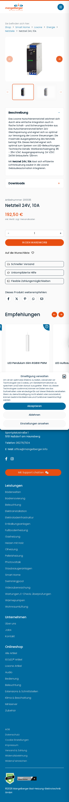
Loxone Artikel (13, 666)
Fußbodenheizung (16, 530)
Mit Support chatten (31, 472)
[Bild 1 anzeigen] (23, 92)
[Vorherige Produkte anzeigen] (54, 314)
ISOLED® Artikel (13, 659)
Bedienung (12, 678)
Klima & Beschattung (18, 698)
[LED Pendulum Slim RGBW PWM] (27, 341)
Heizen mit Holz (14, 543)
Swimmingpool (14, 581)
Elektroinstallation (16, 511)
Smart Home (22, 27)
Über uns (10, 623)
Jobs (8, 630)
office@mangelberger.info (30, 449)
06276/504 (23, 443)
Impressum (11, 745)
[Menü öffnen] (60, 7)
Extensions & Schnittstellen (21, 691)
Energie (51, 27)
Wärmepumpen (15, 600)
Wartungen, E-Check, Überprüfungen (28, 594)
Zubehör (10, 710)
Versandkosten (27, 219)
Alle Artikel (11, 653)
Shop (8, 27)
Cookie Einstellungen (17, 739)
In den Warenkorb (34, 242)
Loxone (38, 27)
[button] (64, 376)
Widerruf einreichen (16, 761)
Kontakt (10, 636)
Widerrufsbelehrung (16, 755)
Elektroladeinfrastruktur (19, 517)
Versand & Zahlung (16, 750)
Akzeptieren (34, 406)
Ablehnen (34, 414)
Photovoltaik (13, 562)
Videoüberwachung (17, 587)
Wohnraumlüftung (16, 607)
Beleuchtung (13, 505)
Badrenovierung (15, 498)
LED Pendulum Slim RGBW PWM (27, 363)
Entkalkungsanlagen (17, 524)
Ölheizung (11, 549)
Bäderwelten (13, 492)
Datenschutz (12, 734)
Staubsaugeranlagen (18, 568)
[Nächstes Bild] (59, 59)
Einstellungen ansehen (34, 423)
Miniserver (11, 704)
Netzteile (10, 31)
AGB (7, 729)
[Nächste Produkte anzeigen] (61, 314)
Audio (8, 672)
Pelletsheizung (14, 556)
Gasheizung (12, 536)
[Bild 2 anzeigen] (46, 92)
